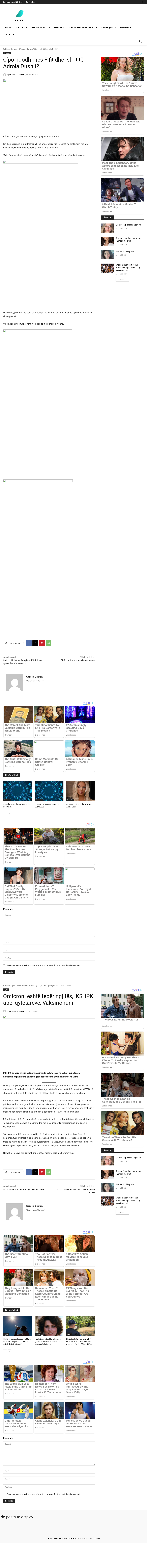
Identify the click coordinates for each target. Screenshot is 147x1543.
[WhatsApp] (48, 643)
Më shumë (121, 279)
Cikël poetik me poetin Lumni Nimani (78, 660)
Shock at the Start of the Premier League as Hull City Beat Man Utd (128, 268)
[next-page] (9, 814)
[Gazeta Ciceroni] (5, 74)
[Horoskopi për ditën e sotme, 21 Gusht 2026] (49, 791)
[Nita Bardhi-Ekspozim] (107, 254)
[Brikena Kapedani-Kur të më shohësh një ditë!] (107, 241)
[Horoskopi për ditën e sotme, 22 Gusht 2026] (17, 791)
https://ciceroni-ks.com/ (35, 681)
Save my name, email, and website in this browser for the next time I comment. (44, 965)
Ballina (6, 49)
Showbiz (13, 49)
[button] (140, 41)
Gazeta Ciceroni (17, 74)
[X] (35, 643)
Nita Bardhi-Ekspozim (125, 251)
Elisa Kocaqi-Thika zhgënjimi (128, 225)
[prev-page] (5, 814)
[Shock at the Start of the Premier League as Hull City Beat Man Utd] (107, 268)
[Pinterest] (42, 643)
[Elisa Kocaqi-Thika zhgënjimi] (107, 228)
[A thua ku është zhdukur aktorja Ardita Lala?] (80, 791)
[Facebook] (142, 2)
